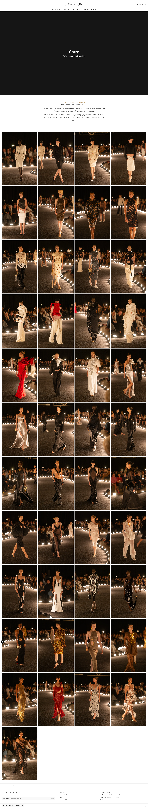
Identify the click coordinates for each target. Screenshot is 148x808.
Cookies (102, 799)
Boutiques (62, 792)
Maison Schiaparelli (90, 9)
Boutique (66, 9)
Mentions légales (105, 792)
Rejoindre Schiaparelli (65, 799)
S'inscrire (50, 798)
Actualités (76, 9)
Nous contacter (63, 794)
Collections (56, 9)
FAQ (60, 797)
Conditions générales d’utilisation (109, 797)
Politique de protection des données (110, 794)
